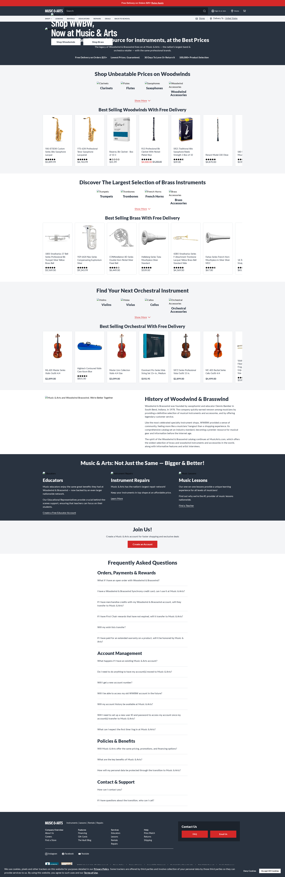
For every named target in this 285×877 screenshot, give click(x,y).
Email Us (223, 834)
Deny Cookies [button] (249, 871)
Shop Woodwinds (66, 41)
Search (70, 11)
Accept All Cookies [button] (270, 871)
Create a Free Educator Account (59, 513)
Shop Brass (98, 41)
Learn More (117, 498)
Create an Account (142, 544)
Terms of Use (91, 872)
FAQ (195, 834)
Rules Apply (157, 3)
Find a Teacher (186, 506)
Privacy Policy (101, 869)
